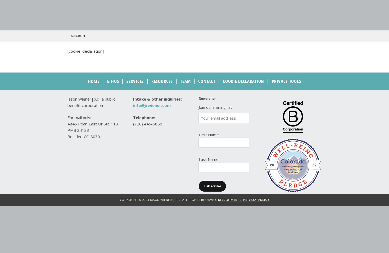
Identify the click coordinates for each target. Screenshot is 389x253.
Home (93, 81)
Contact (206, 81)
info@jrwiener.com (152, 105)
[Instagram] (155, 149)
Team (185, 81)
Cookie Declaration (243, 81)
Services (135, 81)
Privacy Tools (286, 81)
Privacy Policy (256, 200)
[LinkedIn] (145, 149)
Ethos (113, 81)
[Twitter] (136, 149)
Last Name (209, 159)
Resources (162, 81)
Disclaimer (228, 200)
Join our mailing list (215, 107)
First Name (209, 134)
